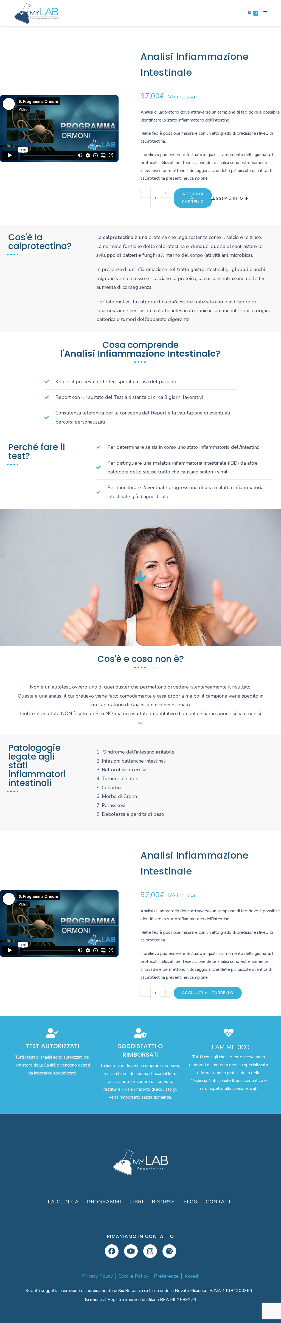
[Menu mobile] (263, 13)
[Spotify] (169, 1251)
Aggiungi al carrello (193, 197)
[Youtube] (131, 1251)
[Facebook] (112, 1251)
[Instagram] (150, 1251)
